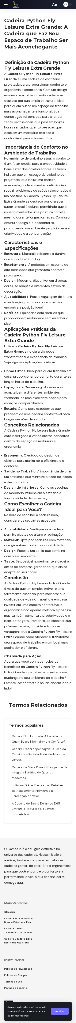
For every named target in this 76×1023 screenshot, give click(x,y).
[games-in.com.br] (15, 4)
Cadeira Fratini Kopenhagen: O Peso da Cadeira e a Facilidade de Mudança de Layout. (39, 754)
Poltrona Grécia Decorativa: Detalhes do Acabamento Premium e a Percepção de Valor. (37, 790)
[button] (60, 1011)
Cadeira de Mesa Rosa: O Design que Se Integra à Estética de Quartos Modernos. (39, 772)
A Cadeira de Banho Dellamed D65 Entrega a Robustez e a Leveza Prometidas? (36, 809)
